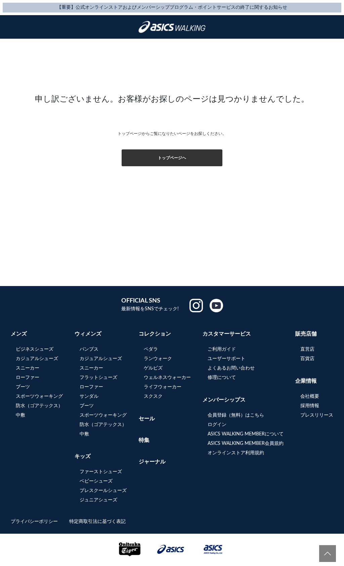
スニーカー (27, 368)
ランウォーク (158, 358)
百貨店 (307, 358)
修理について (222, 377)
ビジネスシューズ (34, 349)
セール (147, 418)
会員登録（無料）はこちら (236, 415)
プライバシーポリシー (35, 521)
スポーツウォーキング (39, 396)
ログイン (217, 424)
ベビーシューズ (96, 481)
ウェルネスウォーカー (167, 377)
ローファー (27, 377)
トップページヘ (172, 158)
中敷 (20, 415)
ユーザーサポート (226, 358)
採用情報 (309, 405)
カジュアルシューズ (37, 358)
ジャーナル (152, 461)
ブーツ (23, 387)
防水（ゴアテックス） (39, 405)
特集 (144, 440)
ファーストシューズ (101, 471)
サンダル (89, 396)
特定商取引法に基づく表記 (97, 521)
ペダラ (151, 349)
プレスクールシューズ (103, 490)
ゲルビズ (153, 368)
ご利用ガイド (222, 349)
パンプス (89, 349)
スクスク (153, 396)
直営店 (307, 349)
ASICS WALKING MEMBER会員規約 (246, 443)
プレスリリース (316, 415)
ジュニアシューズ (98, 500)
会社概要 (309, 396)
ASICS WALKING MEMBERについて (246, 434)
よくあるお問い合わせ (231, 368)
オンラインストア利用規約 (236, 453)
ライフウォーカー (162, 387)
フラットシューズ (98, 377)
